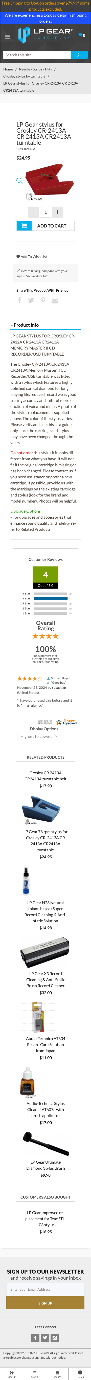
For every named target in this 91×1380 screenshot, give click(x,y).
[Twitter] (45, 1338)
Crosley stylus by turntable (24, 76)
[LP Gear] (45, 34)
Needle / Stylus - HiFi (35, 69)
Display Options (44, 728)
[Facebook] (35, 1338)
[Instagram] (55, 1338)
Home (8, 69)
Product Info (26, 325)
